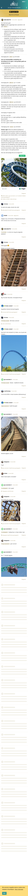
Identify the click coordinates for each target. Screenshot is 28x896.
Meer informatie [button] (19, 889)
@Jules (11, 126)
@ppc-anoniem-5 (5, 406)
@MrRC (5, 26)
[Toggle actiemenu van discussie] (26, 7)
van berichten (13, 7)
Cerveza (4, 232)
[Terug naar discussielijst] (1, 7)
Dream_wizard (6, 320)
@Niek (11, 56)
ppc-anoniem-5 (6, 543)
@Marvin (11, 82)
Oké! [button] (4, 893)
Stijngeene (5, 488)
